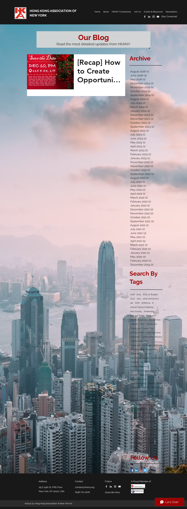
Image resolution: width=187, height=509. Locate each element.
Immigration (151, 417)
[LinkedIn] (136, 470)
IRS (142, 417)
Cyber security (137, 345)
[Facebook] (132, 470)
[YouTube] (157, 16)
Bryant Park (155, 320)
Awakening (149, 311)
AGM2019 (145, 303)
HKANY (151, 383)
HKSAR (144, 392)
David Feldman (153, 345)
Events (146, 358)
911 (131, 303)
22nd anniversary (151, 298)
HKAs (159, 383)
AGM (137, 303)
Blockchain (151, 315)
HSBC (133, 396)
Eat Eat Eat (135, 358)
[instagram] (153, 16)
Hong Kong (150, 400)
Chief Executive (153, 332)
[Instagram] (140, 470)
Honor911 (134, 417)
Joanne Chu (136, 434)
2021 (139, 298)
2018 (132, 294)
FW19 (147, 362)
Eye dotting (156, 358)
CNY (142, 324)
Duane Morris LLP (138, 354)
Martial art (154, 442)
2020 (132, 298)
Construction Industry (152, 337)
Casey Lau (135, 328)
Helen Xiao (157, 396)
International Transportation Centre (146, 430)
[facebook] (144, 16)
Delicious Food (137, 349)
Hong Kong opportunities (142, 413)
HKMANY (134, 392)
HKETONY (156, 387)
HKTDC (152, 392)
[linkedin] (149, 16)
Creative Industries (139, 341)
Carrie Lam (151, 324)
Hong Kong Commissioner (142, 404)
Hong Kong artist (138, 409)
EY (150, 354)
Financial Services (138, 370)
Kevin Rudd (148, 434)
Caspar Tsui (147, 328)
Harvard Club (144, 396)
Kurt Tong (135, 438)
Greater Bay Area (138, 379)
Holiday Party (136, 400)
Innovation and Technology (143, 421)
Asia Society (136, 311)
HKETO (146, 387)
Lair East (145, 438)
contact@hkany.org (84, 487)
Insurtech (134, 425)
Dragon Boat (152, 349)
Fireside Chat (155, 370)
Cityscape (135, 337)
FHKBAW (134, 362)
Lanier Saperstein (138, 442)
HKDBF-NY (135, 387)
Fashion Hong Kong (139, 366)
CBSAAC (134, 324)
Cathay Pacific (137, 332)
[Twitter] (145, 470)
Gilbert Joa (151, 375)
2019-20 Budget (150, 294)
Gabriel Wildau (137, 375)
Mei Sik (133, 447)
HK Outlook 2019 (138, 383)
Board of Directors (139, 320)
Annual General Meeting (141, 307)
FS (142, 362)
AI (153, 303)
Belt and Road (137, 315)
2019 (138, 294)
